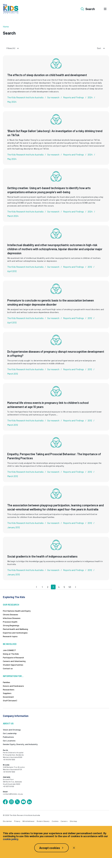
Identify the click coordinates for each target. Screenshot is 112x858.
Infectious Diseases (11, 618)
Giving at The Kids (11, 654)
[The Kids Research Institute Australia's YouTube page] (23, 801)
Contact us (8, 668)
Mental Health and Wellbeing (15, 629)
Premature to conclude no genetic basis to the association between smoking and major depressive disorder (50, 302)
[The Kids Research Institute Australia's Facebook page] (5, 801)
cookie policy (10, 839)
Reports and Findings (73, 97)
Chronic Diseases (10, 614)
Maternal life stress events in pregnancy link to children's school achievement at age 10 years (48, 405)
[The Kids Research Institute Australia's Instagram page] (11, 801)
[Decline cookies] (74, 848)
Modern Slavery (43, 821)
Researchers (8, 689)
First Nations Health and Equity (17, 611)
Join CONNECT (9, 650)
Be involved (9, 644)
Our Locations (9, 740)
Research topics (10, 636)
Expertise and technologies (15, 632)
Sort (99, 48)
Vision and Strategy (12, 729)
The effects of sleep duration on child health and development (47, 75)
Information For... (13, 676)
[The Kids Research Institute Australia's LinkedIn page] (29, 801)
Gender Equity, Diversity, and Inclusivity (20, 744)
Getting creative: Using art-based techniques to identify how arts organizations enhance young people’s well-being (49, 190)
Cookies (55, 821)
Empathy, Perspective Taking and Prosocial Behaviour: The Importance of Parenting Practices (54, 456)
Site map (73, 821)
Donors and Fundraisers (13, 686)
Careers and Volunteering (14, 661)
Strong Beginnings (11, 625)
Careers (64, 821)
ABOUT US (8, 723)
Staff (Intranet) (10, 700)
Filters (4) (11, 48)
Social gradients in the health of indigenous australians (42, 556)
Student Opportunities (13, 665)
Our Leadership (10, 733)
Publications (8, 737)
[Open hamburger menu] (105, 9)
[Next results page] (75, 587)
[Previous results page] (36, 587)
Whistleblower (28, 821)
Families (6, 682)
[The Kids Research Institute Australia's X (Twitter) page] (17, 801)
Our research (53, 97)
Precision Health (10, 622)
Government (8, 697)
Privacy (17, 821)
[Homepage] (10, 9)
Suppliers (7, 693)
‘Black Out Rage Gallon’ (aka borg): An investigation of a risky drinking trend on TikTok (54, 133)
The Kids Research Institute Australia (25, 97)
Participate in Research (13, 657)
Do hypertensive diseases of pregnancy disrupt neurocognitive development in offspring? (55, 353)
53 (70, 587)
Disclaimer (7, 821)
